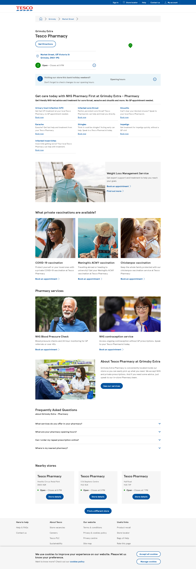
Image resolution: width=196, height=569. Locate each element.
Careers (54, 532)
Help (144, 2)
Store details (54, 496)
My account (173, 2)
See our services (111, 385)
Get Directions (44, 43)
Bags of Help (123, 538)
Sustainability (56, 543)
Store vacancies (57, 527)
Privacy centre (90, 538)
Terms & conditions (92, 527)
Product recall (124, 527)
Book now (39, 117)
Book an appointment (118, 186)
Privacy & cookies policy (95, 532)
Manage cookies (149, 561)
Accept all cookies (148, 554)
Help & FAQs (22, 527)
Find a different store (98, 510)
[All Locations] (40, 19)
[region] (130, 48)
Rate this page (124, 543)
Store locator (132, 2)
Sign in (115, 2)
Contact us (155, 2)
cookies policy (77, 561)
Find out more (114, 191)
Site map (87, 543)
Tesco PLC (54, 538)
